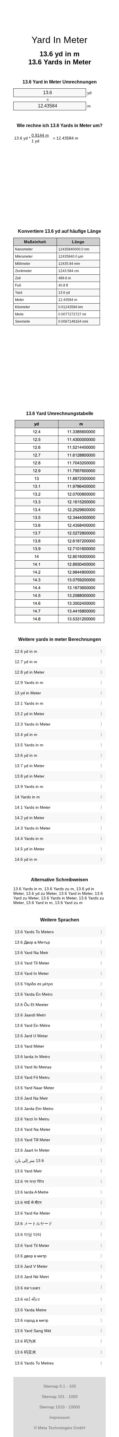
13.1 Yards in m (29, 703)
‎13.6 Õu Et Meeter (32, 1004)
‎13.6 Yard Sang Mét (33, 1330)
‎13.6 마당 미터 (28, 1234)
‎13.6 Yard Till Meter (32, 1139)
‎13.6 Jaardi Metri (30, 1015)
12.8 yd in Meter (29, 672)
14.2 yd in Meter (29, 817)
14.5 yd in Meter (29, 849)
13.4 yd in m (26, 734)
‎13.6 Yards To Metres (34, 1363)
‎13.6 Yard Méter (29, 1046)
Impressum (59, 1417)
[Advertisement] (59, 14)
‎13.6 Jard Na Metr (31, 1098)
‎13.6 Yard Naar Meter (34, 1087)
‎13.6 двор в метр (31, 1256)
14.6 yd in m (26, 859)
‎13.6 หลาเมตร (27, 1288)
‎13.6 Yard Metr (28, 1171)
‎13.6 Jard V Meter (31, 1266)
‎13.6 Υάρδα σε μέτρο (34, 983)
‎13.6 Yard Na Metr (31, 952)
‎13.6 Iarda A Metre (32, 1192)
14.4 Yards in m (29, 838)
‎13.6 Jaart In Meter (32, 1150)
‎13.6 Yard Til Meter (32, 963)
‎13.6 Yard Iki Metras (33, 1067)
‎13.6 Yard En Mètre (32, 1025)
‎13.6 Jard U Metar (31, 1035)
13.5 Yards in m (29, 745)
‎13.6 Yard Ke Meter (32, 1213)
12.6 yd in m (26, 651)
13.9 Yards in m (29, 786)
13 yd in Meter (28, 693)
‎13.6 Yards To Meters (34, 932)
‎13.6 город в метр (31, 1320)
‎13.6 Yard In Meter (32, 973)
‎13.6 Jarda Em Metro (34, 1108)
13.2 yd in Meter (29, 713)
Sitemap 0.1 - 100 (59, 1386)
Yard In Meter (59, 40)
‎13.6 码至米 (25, 1352)
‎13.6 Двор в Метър (32, 942)
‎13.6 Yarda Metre (31, 1310)
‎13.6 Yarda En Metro (34, 994)
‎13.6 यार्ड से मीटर (28, 1202)
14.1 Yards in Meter (33, 807)
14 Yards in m (27, 797)
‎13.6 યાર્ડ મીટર (27, 1299)
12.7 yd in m (26, 661)
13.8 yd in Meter (29, 776)
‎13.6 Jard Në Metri (32, 1276)
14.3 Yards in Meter (33, 828)
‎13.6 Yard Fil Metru (32, 1077)
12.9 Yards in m (29, 682)
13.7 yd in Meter (29, 765)
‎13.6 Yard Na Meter (33, 1129)
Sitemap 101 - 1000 (60, 1396)
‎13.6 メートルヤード (33, 1223)
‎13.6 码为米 (25, 1341)
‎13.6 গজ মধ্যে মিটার (29, 1181)
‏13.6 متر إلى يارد (29, 1160)
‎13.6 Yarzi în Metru (32, 1119)
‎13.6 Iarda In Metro (32, 1056)
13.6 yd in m (26, 755)
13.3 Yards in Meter (33, 724)
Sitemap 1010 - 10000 (59, 1407)
